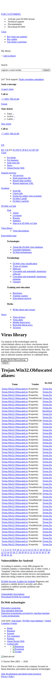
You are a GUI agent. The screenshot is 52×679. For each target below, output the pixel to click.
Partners (10, 638)
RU (3, 150)
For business (12, 160)
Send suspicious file (22, 178)
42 (11, 555)
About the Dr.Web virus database (28, 247)
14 (29, 550)
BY (34, 150)
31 (28, 552)
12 (23, 550)
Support (10, 633)
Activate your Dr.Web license (21, 19)
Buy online (12, 39)
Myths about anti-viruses (24, 309)
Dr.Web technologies (22, 252)
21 (49, 550)
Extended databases (22, 249)
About (15, 213)
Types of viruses (20, 266)
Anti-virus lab (13, 162)
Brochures (17, 293)
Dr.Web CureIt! (20, 198)
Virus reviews (19, 317)
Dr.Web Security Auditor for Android (18, 581)
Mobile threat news (21, 322)
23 (5, 552)
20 (46, 550)
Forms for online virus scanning (27, 196)
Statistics (17, 220)
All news (17, 327)
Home (10, 628)
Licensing (17, 215)
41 (8, 555)
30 (25, 552)
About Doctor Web (15, 168)
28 (19, 552)
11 (21, 550)
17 (38, 550)
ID (37, 150)
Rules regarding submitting (31, 79)
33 (34, 552)
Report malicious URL (23, 183)
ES (14, 150)
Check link (18, 193)
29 (22, 552)
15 (32, 550)
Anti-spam (16, 620)
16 (35, 550)
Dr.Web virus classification (25, 263)
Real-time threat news (22, 325)
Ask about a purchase (17, 42)
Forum (4, 104)
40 (5, 555)
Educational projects (22, 298)
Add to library (9, 56)
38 (48, 552)
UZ (30, 150)
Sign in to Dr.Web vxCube (25, 223)
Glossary (17, 281)
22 (2, 552)
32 (31, 552)
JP (23, 150)
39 (2, 555)
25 (11, 552)
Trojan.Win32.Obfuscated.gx (15, 389)
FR (17, 150)
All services (18, 175)
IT (20, 150)
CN (7, 150)
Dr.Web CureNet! (21, 201)
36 (43, 552)
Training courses (20, 296)
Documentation (15, 24)
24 (8, 552)
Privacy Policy (7, 676)
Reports (16, 218)
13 (26, 550)
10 (18, 550)
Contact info (12, 644)
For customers (13, 636)
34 (37, 552)
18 (41, 550)
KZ (27, 150)
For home (11, 157)
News (9, 165)
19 (44, 550)
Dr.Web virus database (33, 620)
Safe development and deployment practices (21, 674)
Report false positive (22, 180)
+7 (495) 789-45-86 (10, 99)
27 (17, 552)
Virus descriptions (21, 231)
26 (14, 552)
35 (40, 552)
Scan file (17, 191)
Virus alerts (18, 319)
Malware (17, 268)
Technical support (16, 21)
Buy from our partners (17, 36)
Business (11, 631)
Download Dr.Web (16, 27)
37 (45, 552)
